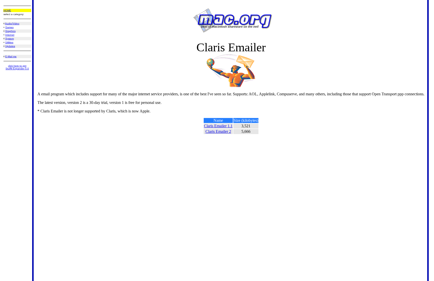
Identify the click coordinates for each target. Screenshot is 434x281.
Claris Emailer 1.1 (218, 126)
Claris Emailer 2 (218, 131)
